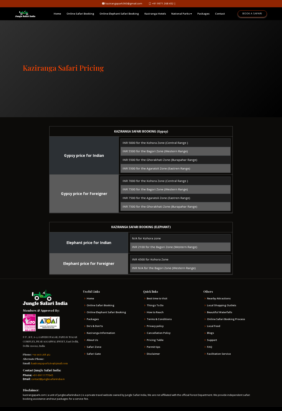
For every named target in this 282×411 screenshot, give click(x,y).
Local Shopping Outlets (221, 305)
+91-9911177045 (43, 375)
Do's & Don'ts (95, 326)
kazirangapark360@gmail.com (124, 3)
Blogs (210, 333)
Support (212, 340)
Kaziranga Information (101, 333)
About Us (92, 340)
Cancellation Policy (159, 333)
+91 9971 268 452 (163, 3)
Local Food (213, 326)
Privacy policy (155, 326)
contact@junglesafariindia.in (48, 379)
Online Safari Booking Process (226, 319)
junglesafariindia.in (69, 395)
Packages (203, 13)
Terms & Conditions (159, 319)
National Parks (180, 13)
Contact (220, 13)
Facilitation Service (219, 354)
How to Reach (155, 312)
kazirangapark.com (34, 395)
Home (57, 13)
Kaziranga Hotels (155, 13)
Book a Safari (252, 13)
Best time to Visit (157, 298)
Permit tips (153, 347)
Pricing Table (155, 340)
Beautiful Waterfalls (219, 312)
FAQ (209, 347)
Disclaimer (153, 354)
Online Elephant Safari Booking (119, 13)
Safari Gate (94, 354)
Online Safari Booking (80, 13)
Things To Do (155, 305)
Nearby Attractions (219, 298)
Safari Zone (94, 347)
